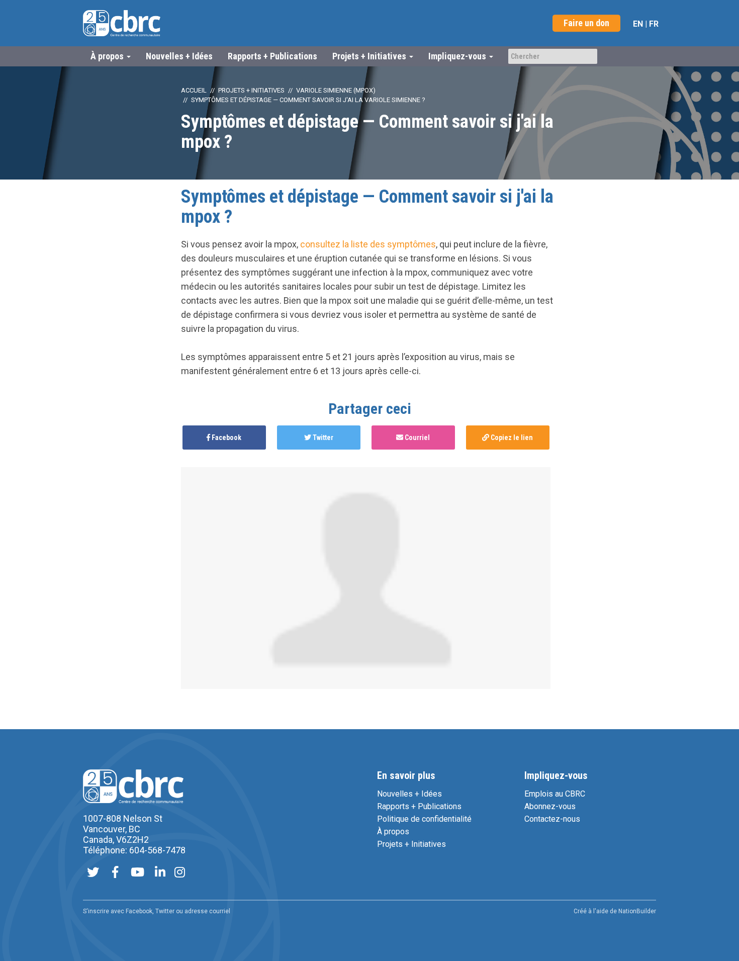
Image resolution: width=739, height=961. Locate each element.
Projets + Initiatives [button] (370, 56)
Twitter (322, 437)
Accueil (194, 90)
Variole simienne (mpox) (336, 90)
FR (654, 24)
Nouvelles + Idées (179, 56)
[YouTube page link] (137, 873)
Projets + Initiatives (251, 90)
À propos (393, 831)
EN (638, 24)
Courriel (416, 437)
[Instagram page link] (179, 873)
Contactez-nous (552, 819)
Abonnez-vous (550, 806)
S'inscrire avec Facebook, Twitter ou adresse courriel (156, 911)
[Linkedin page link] (160, 873)
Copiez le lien (511, 437)
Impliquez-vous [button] (458, 56)
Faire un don (586, 23)
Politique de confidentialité (424, 819)
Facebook (225, 437)
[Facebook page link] (115, 873)
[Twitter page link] (93, 873)
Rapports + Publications (272, 56)
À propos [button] (108, 56)
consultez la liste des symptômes (368, 244)
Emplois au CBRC (554, 794)
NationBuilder (637, 911)
